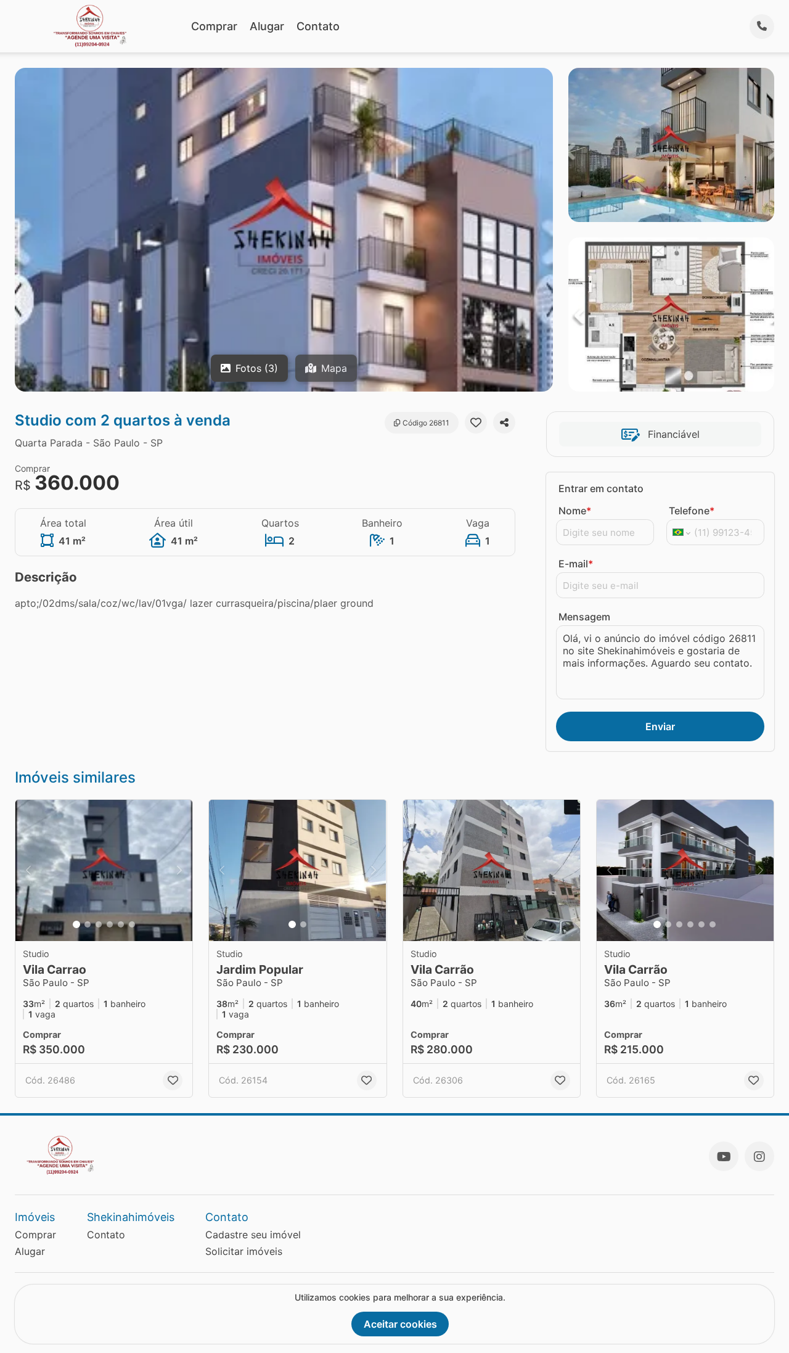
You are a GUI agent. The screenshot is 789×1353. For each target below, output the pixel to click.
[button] (103, 871)
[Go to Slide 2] (87, 924)
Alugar (267, 26)
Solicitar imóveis (243, 1251)
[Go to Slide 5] (121, 924)
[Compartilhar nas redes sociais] (504, 422)
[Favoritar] (476, 422)
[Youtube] (723, 1156)
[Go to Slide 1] (76, 924)
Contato (318, 26)
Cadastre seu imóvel (253, 1234)
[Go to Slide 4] (110, 924)
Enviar (660, 726)
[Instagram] (759, 1156)
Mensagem (584, 617)
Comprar (214, 26)
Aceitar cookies (400, 1324)
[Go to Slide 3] (99, 924)
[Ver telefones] (762, 26)
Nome (574, 510)
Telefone (691, 510)
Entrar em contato (601, 488)
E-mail (575, 563)
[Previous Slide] (28, 871)
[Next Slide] (179, 871)
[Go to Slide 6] (132, 924)
